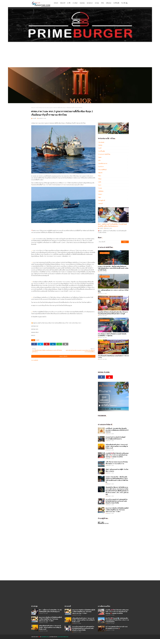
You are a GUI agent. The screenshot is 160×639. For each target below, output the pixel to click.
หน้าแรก (33, 107)
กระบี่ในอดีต (101, 151)
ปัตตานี (100, 172)
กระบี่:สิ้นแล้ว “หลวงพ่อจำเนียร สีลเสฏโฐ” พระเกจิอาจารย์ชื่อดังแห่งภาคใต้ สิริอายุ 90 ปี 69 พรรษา (117, 430)
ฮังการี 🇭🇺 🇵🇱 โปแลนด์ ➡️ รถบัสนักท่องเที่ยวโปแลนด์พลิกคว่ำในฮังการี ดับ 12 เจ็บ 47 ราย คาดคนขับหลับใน (117, 619)
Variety (100, 145)
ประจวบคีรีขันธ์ (102, 169)
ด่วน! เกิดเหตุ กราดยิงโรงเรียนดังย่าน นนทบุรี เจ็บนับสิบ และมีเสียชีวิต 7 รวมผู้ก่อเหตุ (112, 334)
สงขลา (100, 194)
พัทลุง (99, 179)
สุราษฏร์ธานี (101, 200)
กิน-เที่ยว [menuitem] (123, 3)
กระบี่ (37, 107)
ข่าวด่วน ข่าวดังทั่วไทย (104, 154)
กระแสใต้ (34, 118)
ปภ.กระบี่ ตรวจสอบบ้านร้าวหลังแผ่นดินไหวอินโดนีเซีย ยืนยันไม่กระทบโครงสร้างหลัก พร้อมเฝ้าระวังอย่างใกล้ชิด (117, 501)
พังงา (99, 176)
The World (101, 142)
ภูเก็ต (99, 182)
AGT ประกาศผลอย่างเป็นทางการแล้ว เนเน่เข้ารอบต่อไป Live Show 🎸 (117, 627)
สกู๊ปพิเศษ (100, 191)
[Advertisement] (80, 54)
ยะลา (99, 185)
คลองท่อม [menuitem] (82, 3)
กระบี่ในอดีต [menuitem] (116, 3)
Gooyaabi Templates (63, 636)
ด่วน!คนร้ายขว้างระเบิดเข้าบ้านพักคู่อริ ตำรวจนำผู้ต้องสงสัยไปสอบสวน (115, 438)
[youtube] (109, 377)
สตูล (99, 197)
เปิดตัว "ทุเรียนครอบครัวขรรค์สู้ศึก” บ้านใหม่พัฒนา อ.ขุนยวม (117, 470)
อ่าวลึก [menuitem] (68, 3)
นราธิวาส (101, 166)
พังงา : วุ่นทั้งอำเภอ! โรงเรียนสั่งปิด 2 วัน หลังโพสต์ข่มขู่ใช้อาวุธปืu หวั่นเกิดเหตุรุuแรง (112, 225)
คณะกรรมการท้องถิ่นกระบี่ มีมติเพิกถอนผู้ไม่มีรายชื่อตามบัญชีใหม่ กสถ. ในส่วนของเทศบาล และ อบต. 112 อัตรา (117, 509)
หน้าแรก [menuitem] (56, 3)
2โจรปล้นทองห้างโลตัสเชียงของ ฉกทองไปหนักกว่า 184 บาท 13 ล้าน (113, 356)
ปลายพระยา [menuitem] (90, 3)
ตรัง (99, 160)
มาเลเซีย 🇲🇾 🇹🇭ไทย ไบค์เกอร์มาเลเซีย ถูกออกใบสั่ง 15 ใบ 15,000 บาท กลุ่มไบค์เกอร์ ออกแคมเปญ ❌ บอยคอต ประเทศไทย (117, 454)
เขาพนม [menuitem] (97, 3)
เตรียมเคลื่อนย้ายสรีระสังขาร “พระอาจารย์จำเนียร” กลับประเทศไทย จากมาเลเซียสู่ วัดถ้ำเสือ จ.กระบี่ (117, 446)
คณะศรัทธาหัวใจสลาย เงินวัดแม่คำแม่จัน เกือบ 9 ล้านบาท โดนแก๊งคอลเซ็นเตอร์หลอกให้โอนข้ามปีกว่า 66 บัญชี (113, 312)
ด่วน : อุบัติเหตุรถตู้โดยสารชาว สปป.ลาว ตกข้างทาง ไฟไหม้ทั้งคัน (113, 291)
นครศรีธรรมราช (102, 163)
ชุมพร (100, 157)
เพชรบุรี (100, 203)
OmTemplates (45, 636)
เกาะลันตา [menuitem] (75, 3)
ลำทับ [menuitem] (102, 3)
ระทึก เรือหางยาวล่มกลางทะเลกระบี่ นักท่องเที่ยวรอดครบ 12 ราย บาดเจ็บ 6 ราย (117, 462)
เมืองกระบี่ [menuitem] (62, 3)
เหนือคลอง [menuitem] (108, 3)
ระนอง (100, 188)
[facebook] (101, 377)
